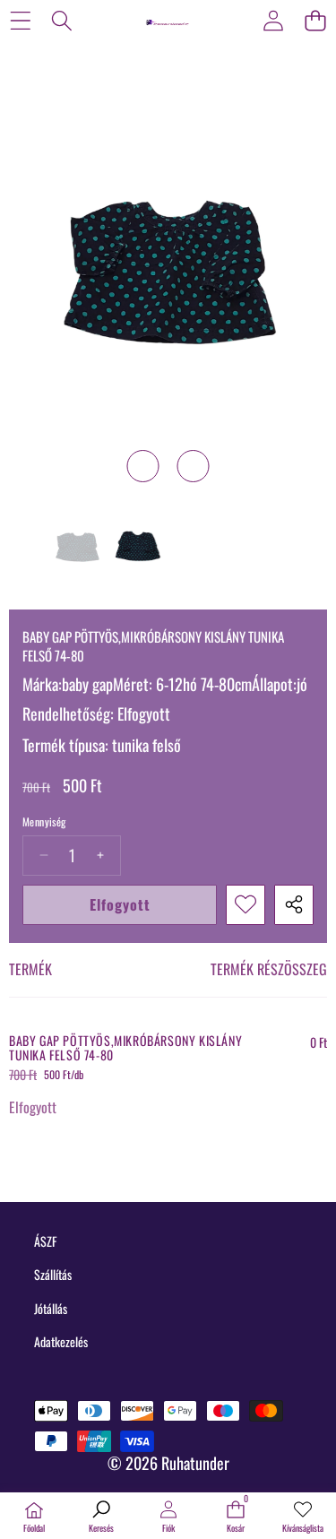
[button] (315, 20)
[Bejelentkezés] (273, 20)
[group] (77, 550)
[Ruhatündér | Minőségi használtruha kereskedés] (167, 20)
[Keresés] (62, 20)
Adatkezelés (61, 1341)
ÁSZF (45, 1241)
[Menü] (20, 20)
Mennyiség (44, 822)
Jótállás (50, 1308)
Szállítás (53, 1274)
